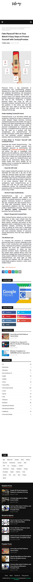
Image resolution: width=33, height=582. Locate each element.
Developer (5, 472)
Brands (19, 462)
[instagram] (24, 316)
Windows (16, 399)
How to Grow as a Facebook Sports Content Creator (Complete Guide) (20, 536)
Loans (16, 391)
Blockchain (16, 367)
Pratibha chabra (6, 43)
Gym (14, 475)
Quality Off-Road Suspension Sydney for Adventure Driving (19, 491)
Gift (10, 475)
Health (16, 376)
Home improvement (11, 27)
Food (24, 472)
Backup (17, 459)
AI (16, 364)
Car (8, 465)
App (4, 459)
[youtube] (24, 320)
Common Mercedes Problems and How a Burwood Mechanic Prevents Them (20, 507)
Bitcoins (5, 462)
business (16, 402)
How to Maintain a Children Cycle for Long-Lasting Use (20, 528)
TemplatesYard (14, 578)
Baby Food (9, 459)
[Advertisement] (16, 20)
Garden (5, 475)
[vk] (9, 320)
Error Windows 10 (16, 373)
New (19, 475)
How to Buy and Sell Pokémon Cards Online (19, 335)
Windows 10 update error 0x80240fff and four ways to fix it (20, 352)
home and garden (16, 414)
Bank (22, 459)
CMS (25, 462)
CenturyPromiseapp (18, 149)
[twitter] (24, 312)
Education (16, 370)
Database (19, 469)
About (11, 575)
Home (3, 27)
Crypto (12, 469)
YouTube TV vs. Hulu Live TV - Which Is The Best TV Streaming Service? (19, 344)
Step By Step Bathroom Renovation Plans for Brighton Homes (20, 557)
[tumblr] (9, 324)
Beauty (28, 459)
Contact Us (17, 575)
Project (24, 475)
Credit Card (6, 469)
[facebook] (9, 312)
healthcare (16, 411)
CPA (4, 465)
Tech (16, 396)
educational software (16, 405)
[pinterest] (9, 316)
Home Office (16, 385)
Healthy (16, 379)
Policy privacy (25, 575)
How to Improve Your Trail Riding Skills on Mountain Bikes (20, 521)
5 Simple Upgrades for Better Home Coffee (19, 499)
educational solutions (16, 408)
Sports (16, 393)
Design (26, 469)
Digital (12, 472)
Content (21, 465)
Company (14, 465)
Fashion (18, 472)
